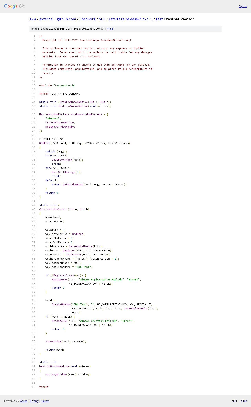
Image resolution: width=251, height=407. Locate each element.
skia (32, 19)
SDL (102, 19)
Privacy (34, 401)
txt (234, 400)
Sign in (243, 6)
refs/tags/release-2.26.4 (128, 19)
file (110, 28)
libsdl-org (87, 19)
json (244, 400)
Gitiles (23, 401)
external (46, 19)
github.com (66, 19)
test (159, 19)
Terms (45, 401)
